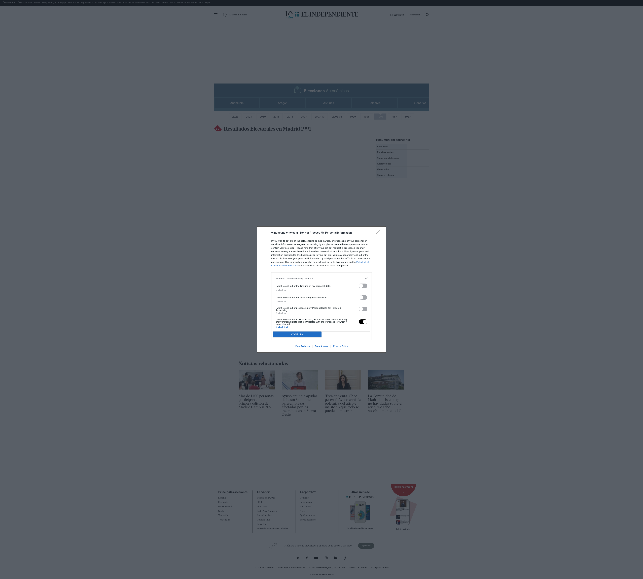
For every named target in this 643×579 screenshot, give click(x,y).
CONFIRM (297, 334)
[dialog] (321, 289)
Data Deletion (302, 346)
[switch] (363, 286)
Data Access (321, 346)
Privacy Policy (340, 346)
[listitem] (321, 278)
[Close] (379, 233)
